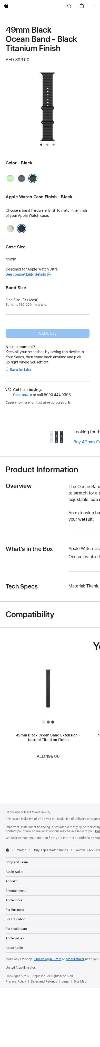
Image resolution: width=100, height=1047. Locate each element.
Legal (65, 981)
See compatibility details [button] (26, 274)
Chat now (22, 395)
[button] (69, 6)
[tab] (41, 145)
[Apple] (7, 849)
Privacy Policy (16, 981)
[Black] (32, 178)
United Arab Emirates (21, 967)
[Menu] (94, 6)
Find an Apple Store (48, 959)
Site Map (80, 981)
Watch (21, 850)
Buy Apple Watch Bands (51, 850)
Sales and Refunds (44, 981)
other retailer (75, 959)
